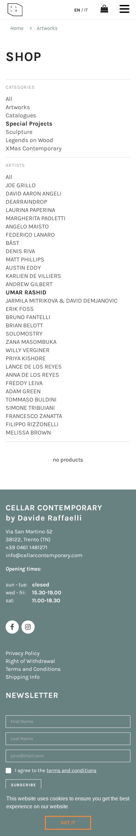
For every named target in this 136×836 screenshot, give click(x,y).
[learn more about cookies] (70, 807)
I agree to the (55, 770)
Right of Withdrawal (30, 661)
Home (16, 28)
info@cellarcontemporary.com (44, 555)
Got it (68, 822)
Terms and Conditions (33, 669)
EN (77, 10)
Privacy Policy (23, 653)
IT (86, 10)
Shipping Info (23, 677)
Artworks (47, 28)
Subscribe (23, 785)
